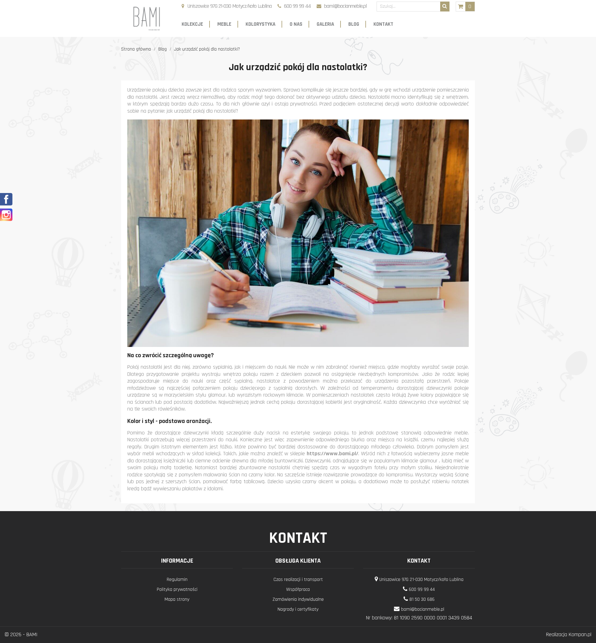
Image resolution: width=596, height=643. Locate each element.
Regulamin (177, 579)
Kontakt (383, 24)
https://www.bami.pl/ (332, 453)
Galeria (325, 24)
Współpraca (298, 589)
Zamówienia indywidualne (298, 599)
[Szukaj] (444, 6)
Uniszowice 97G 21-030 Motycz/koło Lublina (229, 6)
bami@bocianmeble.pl (345, 6)
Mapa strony (177, 599)
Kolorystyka (260, 24)
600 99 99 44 (297, 6)
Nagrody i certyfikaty (298, 609)
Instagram (6, 215)
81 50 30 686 (422, 599)
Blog (353, 24)
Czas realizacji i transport (298, 579)
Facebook (6, 199)
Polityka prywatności (177, 589)
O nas (296, 24)
